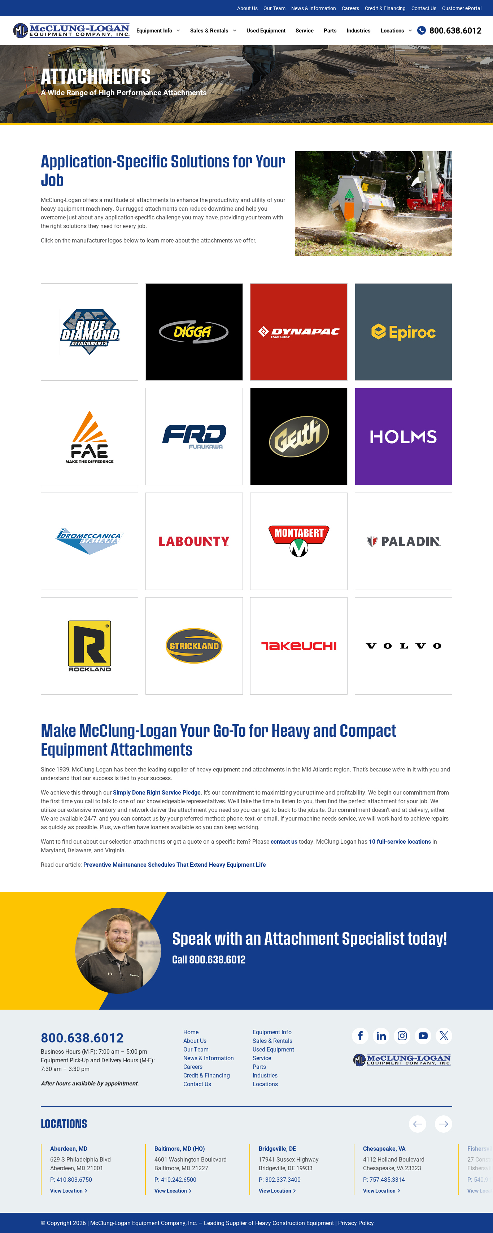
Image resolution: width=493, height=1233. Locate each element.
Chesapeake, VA (384, 1148)
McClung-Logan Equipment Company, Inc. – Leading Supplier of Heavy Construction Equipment (212, 1223)
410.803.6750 (74, 1179)
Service (305, 30)
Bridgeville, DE (277, 1148)
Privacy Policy (356, 1223)
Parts (330, 30)
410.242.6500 (178, 1179)
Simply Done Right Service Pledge (157, 792)
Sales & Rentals (209, 30)
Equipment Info (154, 30)
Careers (350, 8)
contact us (284, 841)
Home (190, 1032)
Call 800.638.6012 (209, 959)
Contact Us (423, 8)
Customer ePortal (461, 8)
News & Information (313, 8)
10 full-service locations (400, 841)
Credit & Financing (385, 8)
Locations (392, 30)
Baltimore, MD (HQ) (179, 1148)
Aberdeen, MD (68, 1148)
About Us (247, 8)
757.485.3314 (387, 1179)
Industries (359, 30)
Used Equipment (266, 30)
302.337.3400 (283, 1179)
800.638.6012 (82, 1037)
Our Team (274, 8)
